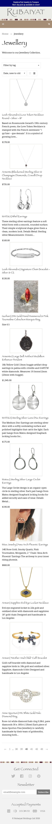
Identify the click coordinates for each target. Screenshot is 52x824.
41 (31, 749)
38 (16, 749)
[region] (26, 3)
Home (5, 33)
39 (21, 749)
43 (42, 749)
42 (36, 749)
